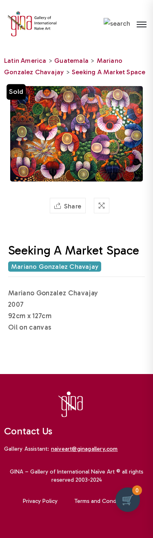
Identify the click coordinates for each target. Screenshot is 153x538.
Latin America (25, 60)
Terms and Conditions (102, 501)
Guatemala (71, 60)
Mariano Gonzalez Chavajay (54, 266)
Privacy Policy (40, 501)
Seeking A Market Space (108, 72)
